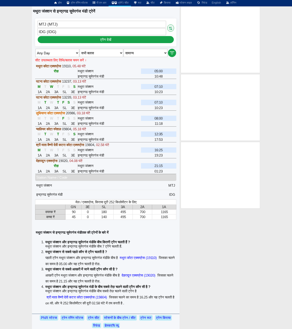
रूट (139, 2)
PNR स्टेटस (49, 318)
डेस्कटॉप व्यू (111, 325)
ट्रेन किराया (163, 318)
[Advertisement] (220, 40)
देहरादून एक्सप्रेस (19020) (138, 275)
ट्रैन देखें (105, 40)
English (216, 2)
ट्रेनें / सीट (123, 2)
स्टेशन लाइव (185, 2)
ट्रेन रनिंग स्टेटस (79, 2)
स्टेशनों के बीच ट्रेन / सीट (120, 318)
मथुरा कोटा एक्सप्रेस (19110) (138, 258)
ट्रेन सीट (93, 318)
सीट (152, 2)
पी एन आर (101, 2)
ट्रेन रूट (145, 318)
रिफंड (203, 2)
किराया (167, 2)
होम (59, 2)
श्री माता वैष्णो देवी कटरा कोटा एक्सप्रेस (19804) (77, 297)
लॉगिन (232, 2)
